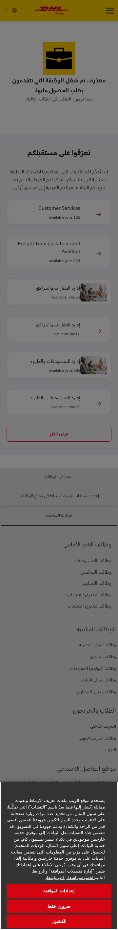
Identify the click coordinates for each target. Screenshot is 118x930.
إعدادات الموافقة (59, 890)
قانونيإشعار (55, 877)
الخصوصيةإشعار (80, 877)
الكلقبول (59, 921)
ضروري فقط (59, 906)
